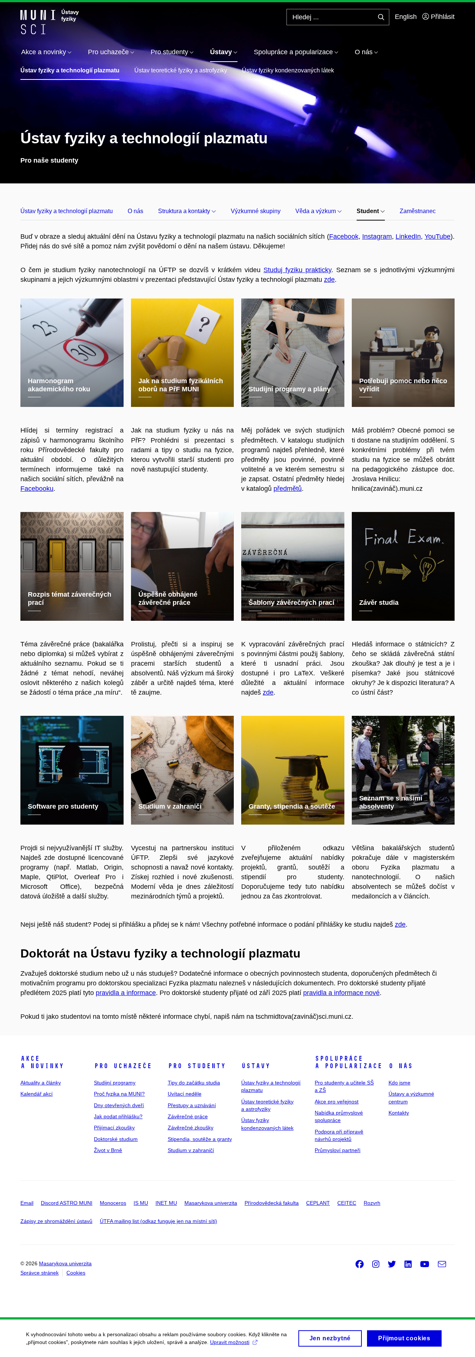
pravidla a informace (126, 992)
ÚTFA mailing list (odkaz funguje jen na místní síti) (158, 1221)
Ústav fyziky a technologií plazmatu (69, 70)
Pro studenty (197, 1066)
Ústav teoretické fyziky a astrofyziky (180, 70)
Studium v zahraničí (191, 1150)
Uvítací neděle (185, 1094)
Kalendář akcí (36, 1094)
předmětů (287, 488)
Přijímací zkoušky (114, 1128)
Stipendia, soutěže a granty (200, 1139)
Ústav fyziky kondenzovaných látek (288, 70)
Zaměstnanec (418, 211)
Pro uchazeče (123, 1066)
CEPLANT (318, 1203)
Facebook (343, 236)
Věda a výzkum (316, 211)
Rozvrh (372, 1203)
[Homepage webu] (49, 21)
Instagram (377, 236)
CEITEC (346, 1203)
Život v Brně (108, 1150)
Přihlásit (442, 16)
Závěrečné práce (188, 1116)
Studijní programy (114, 1083)
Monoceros (113, 1203)
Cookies (75, 1273)
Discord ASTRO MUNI (66, 1203)
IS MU (141, 1203)
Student (368, 211)
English (406, 16)
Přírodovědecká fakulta (272, 1203)
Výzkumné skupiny (256, 211)
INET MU (166, 1203)
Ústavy (255, 1066)
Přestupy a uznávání (192, 1105)
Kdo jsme (399, 1083)
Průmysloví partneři (337, 1150)
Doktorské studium (116, 1139)
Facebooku (36, 488)
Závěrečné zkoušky (190, 1128)
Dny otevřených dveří (119, 1105)
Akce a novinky (42, 1062)
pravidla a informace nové (341, 992)
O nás (135, 211)
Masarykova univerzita (210, 1203)
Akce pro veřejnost (336, 1102)
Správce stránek (39, 1273)
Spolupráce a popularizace (348, 1062)
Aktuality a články (40, 1083)
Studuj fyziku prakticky (297, 270)
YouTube (438, 236)
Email (26, 1203)
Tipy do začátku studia (194, 1083)
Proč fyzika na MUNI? (119, 1094)
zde (329, 279)
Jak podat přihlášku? (118, 1116)
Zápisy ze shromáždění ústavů (56, 1221)
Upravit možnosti (229, 1342)
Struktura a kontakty (185, 211)
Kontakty (399, 1113)
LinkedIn (408, 236)
